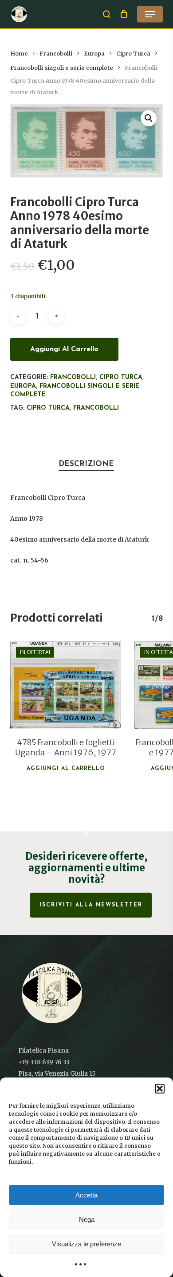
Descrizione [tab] (86, 464)
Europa (94, 53)
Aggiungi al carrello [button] (66, 768)
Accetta (86, 1195)
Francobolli (55, 53)
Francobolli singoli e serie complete (61, 68)
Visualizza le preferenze (86, 1244)
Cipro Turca (133, 53)
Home (19, 53)
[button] (159, 1088)
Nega (86, 1219)
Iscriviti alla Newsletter (90, 905)
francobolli (96, 408)
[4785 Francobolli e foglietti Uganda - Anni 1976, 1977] (65, 685)
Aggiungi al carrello (64, 349)
